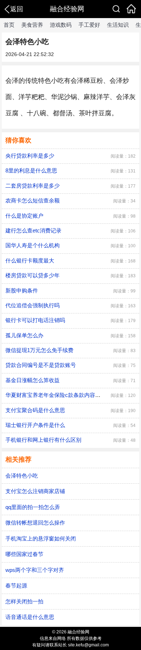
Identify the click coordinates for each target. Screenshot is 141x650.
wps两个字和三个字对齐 (34, 570)
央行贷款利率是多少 (29, 156)
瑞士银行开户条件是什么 (35, 425)
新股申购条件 (21, 290)
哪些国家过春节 (24, 554)
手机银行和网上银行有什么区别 (43, 440)
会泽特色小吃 (21, 475)
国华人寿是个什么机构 (32, 245)
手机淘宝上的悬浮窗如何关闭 (40, 538)
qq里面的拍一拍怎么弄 (32, 507)
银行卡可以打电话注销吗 (35, 320)
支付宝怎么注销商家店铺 (35, 491)
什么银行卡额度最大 (29, 260)
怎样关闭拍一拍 (24, 601)
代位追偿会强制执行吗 (32, 305)
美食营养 (32, 25)
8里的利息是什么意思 (31, 170)
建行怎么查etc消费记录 (33, 230)
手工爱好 (89, 25)
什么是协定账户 (24, 216)
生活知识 (118, 25)
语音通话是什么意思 (29, 617)
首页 (9, 25)
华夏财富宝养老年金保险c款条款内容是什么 (58, 395)
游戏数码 (61, 25)
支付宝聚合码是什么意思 (35, 410)
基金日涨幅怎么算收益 (32, 380)
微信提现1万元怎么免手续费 (39, 350)
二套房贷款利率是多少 (32, 186)
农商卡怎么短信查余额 (32, 200)
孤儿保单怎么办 (24, 335)
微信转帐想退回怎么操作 (35, 522)
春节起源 (16, 585)
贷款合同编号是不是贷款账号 (40, 365)
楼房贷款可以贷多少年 (32, 275)
